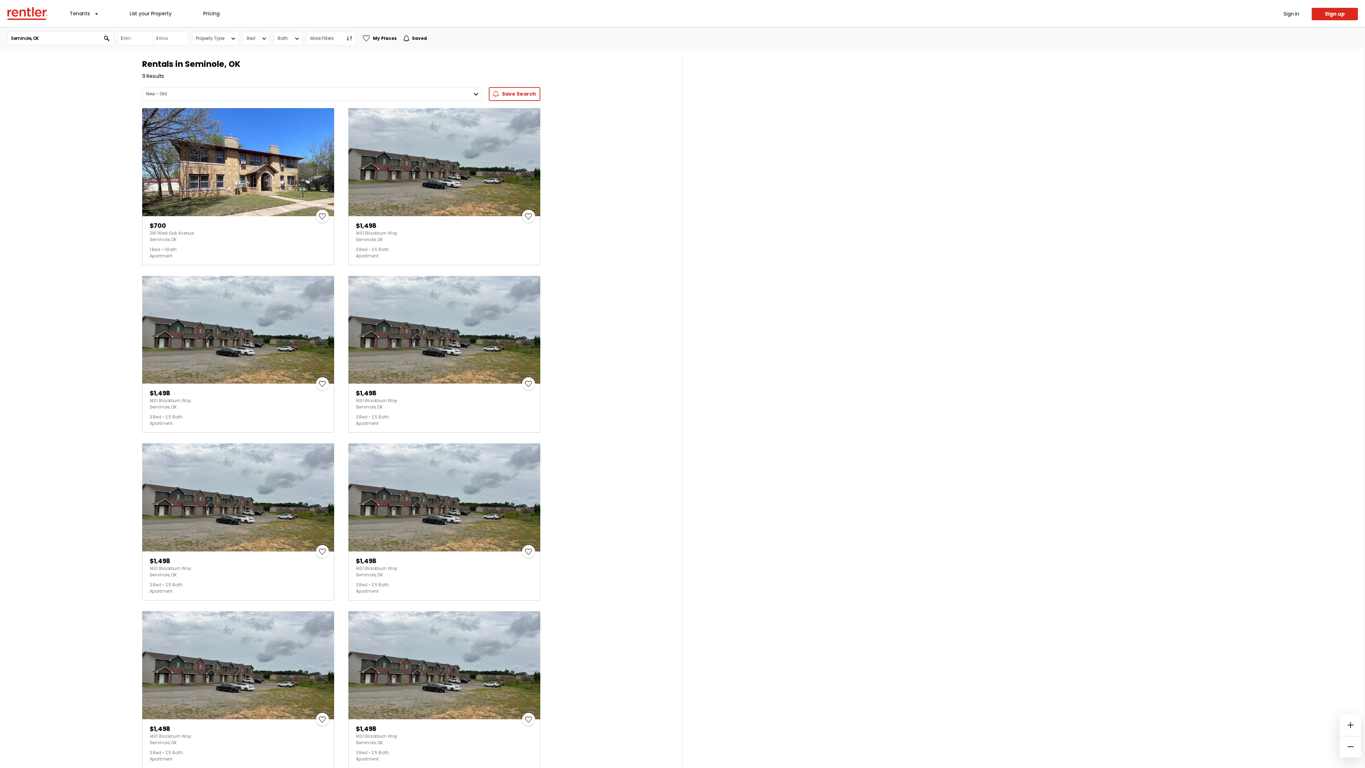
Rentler (27, 13)
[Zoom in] (1350, 725)
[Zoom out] (1350, 746)
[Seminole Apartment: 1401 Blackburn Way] (444, 162)
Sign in (1291, 13)
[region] (1023, 408)
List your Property (150, 13)
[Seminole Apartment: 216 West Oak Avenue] (238, 162)
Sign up (1335, 13)
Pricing (211, 13)
